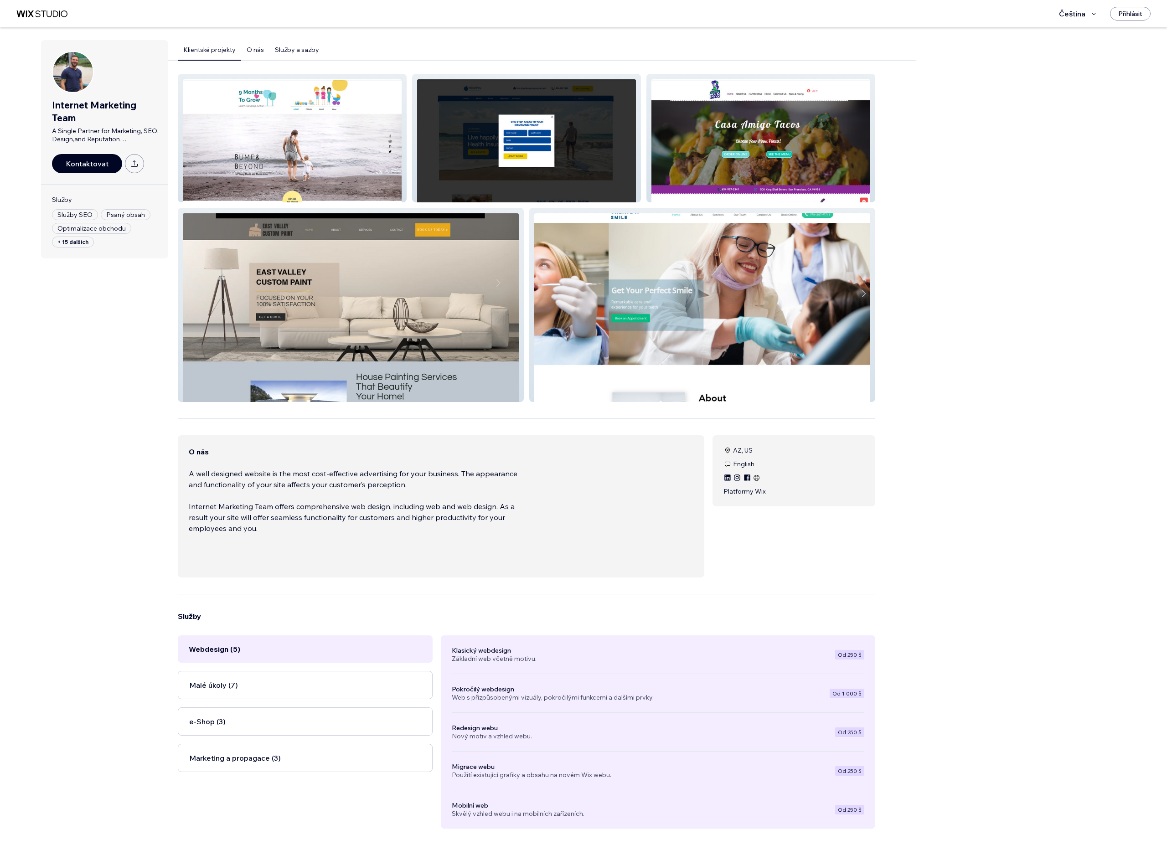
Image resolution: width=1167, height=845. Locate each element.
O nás (255, 50)
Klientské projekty (209, 50)
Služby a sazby (297, 50)
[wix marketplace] (41, 14)
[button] (292, 138)
